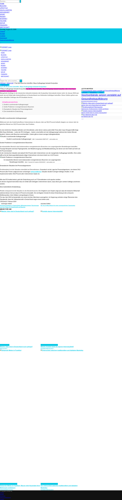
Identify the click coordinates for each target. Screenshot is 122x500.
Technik (3, 21)
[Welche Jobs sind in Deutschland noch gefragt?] (97, 103)
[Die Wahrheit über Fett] (89, 114)
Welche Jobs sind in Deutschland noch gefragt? (16, 346)
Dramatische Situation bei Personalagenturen (18, 109)
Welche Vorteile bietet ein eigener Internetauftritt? (57, 346)
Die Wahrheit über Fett (87, 116)
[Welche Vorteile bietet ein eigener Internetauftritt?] (91, 111)
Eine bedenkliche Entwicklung (13, 111)
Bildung (3, 6)
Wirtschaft (5, 27)
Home (2, 3)
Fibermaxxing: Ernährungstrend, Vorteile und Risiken (95, 109)
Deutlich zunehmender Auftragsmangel (16, 104)
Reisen (2, 16)
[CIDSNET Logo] (5, 47)
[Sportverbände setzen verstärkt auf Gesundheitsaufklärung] (100, 90)
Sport (2, 14)
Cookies (2, 36)
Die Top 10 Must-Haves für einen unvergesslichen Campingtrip (58, 205)
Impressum (3, 38)
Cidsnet (2, 31)
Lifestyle (4, 8)
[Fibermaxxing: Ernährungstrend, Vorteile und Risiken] (91, 107)
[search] (0, 42)
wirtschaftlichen (36, 171)
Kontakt (2, 33)
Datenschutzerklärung (7, 40)
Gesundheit (5, 12)
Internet (3, 18)
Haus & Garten (6, 10)
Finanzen (3, 25)
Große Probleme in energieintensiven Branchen (19, 107)
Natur (2, 23)
